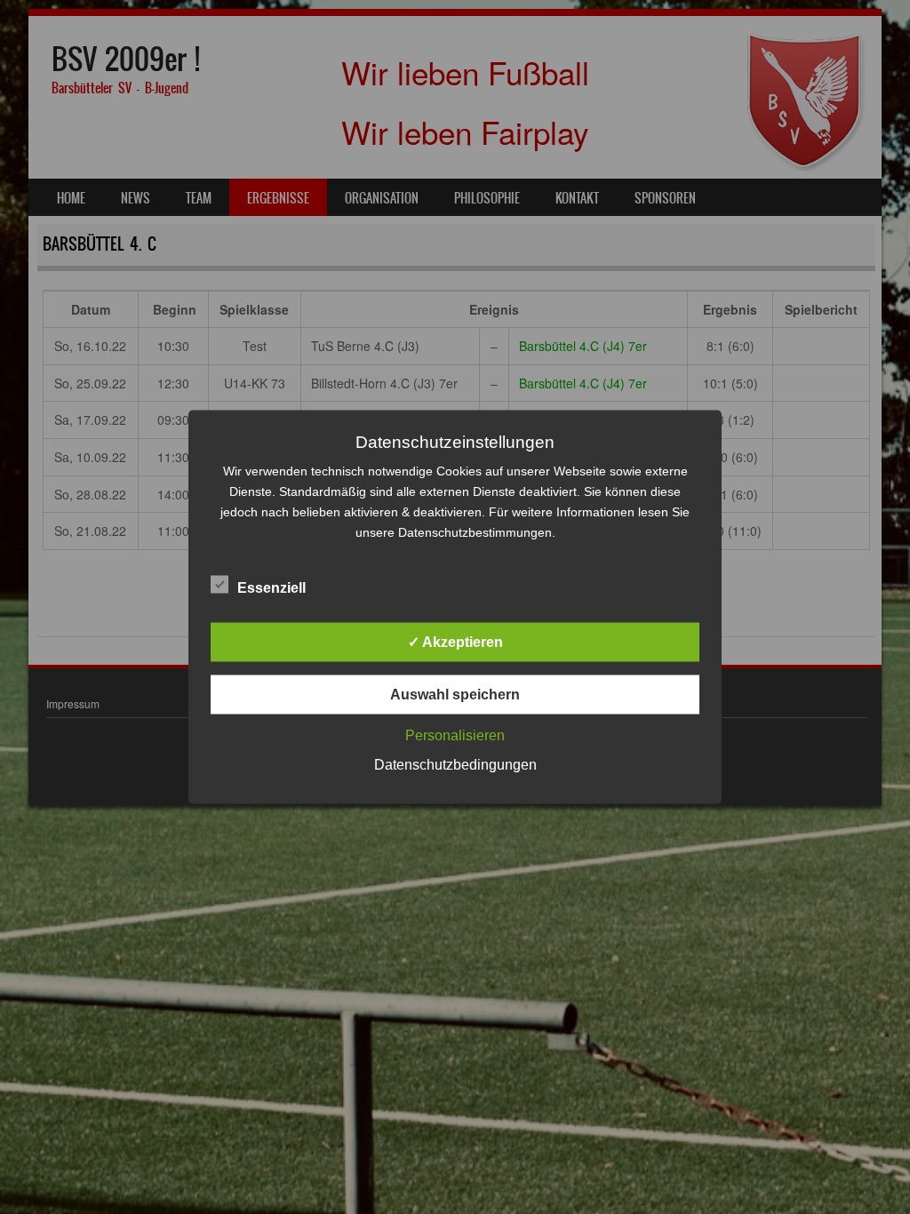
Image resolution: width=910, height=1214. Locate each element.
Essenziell (271, 587)
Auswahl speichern (455, 694)
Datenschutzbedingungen (455, 764)
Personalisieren (455, 735)
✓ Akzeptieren (455, 642)
